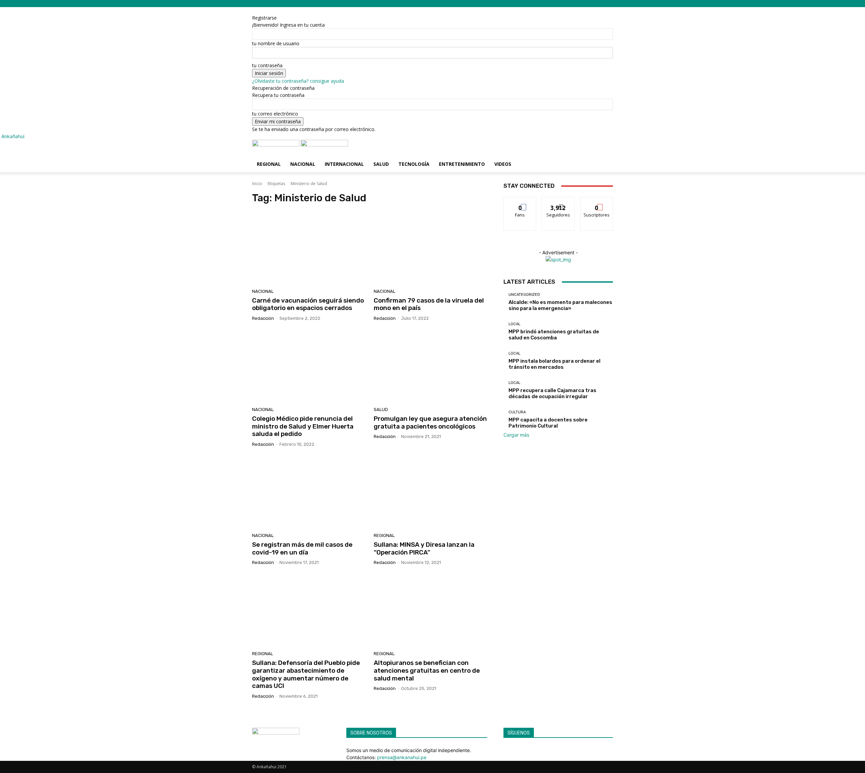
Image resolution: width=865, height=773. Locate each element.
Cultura (517, 412)
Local (514, 324)
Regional (269, 164)
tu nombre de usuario (275, 43)
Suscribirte (596, 202)
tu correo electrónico (275, 113)
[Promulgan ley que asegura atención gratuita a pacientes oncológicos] (430, 366)
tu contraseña (267, 65)
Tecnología (413, 164)
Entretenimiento (462, 164)
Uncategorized (524, 295)
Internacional (344, 164)
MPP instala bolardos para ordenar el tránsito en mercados (554, 364)
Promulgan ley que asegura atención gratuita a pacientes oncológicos (430, 422)
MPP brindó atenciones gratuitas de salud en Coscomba (554, 335)
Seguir (558, 202)
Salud (381, 164)
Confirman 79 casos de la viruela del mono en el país (429, 304)
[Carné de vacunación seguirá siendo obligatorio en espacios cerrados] (309, 248)
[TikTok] (516, 750)
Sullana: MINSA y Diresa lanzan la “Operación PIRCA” (424, 548)
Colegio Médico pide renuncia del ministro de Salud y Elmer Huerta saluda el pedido (302, 426)
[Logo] (276, 144)
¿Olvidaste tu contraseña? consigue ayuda (298, 81)
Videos (502, 164)
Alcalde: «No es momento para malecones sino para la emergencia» (560, 305)
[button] (605, 148)
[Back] (286, 10)
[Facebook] (506, 750)
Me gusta (520, 202)
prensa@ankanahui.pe (401, 757)
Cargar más (516, 435)
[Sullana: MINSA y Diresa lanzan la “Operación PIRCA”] (430, 492)
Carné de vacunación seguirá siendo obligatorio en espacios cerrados (308, 304)
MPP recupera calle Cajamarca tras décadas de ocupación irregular (552, 393)
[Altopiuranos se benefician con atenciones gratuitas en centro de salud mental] (430, 610)
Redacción (263, 318)
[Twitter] (520, 750)
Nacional (302, 164)
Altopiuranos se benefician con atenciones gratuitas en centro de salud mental (427, 670)
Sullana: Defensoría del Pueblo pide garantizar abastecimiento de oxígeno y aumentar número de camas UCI (306, 674)
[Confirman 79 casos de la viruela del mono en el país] (430, 248)
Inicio (257, 183)
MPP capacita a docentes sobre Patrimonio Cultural (548, 423)
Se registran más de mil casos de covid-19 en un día (302, 548)
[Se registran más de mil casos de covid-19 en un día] (309, 492)
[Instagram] (511, 750)
